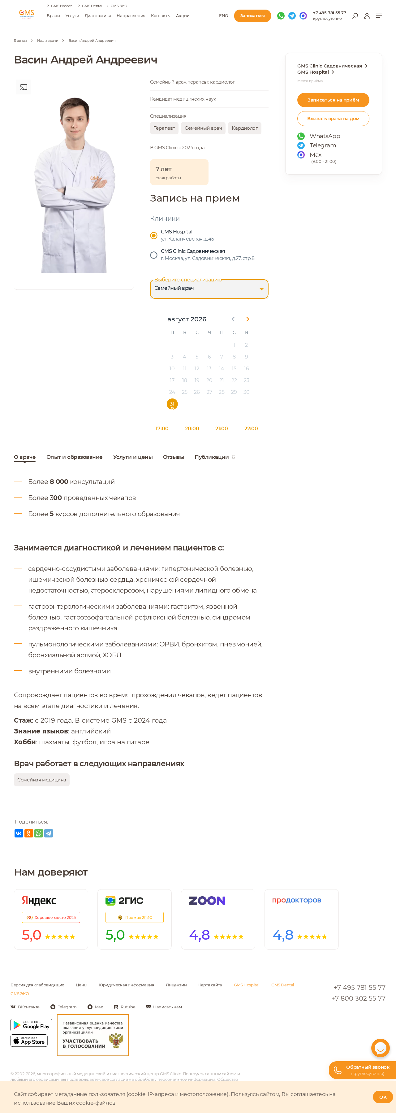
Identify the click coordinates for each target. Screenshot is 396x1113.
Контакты (160, 15)
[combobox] (209, 289)
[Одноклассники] (28, 833)
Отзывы (173, 457)
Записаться (252, 15)
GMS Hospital (62, 6)
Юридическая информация (126, 984)
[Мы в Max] (303, 16)
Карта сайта (210, 984)
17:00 (162, 429)
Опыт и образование (74, 457)
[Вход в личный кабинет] (367, 16)
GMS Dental (92, 6)
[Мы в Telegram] (292, 16)
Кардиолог (244, 128)
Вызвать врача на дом (333, 118)
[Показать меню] (379, 16)
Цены (81, 984)
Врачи (53, 15)
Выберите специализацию (188, 280)
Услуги (72, 15)
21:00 (221, 429)
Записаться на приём (333, 100)
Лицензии (176, 984)
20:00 (192, 429)
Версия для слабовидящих (37, 984)
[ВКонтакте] (19, 833)
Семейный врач (203, 128)
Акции (183, 15)
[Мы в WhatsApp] (281, 16)
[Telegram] (48, 833)
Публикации (215, 457)
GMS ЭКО (119, 6)
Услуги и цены (133, 457)
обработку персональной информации (175, 1079)
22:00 (251, 429)
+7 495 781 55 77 (329, 12)
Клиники (165, 218)
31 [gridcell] (172, 404)
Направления (131, 15)
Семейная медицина (41, 780)
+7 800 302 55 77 (358, 998)
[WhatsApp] (38, 833)
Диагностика (98, 15)
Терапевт (164, 128)
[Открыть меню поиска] (355, 16)
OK (383, 1097)
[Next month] (247, 319)
